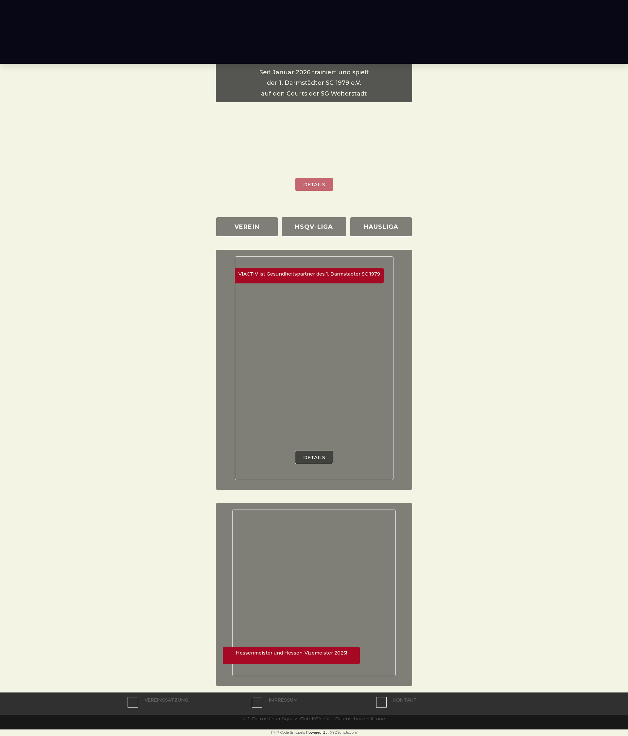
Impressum (283, 700)
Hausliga (381, 226)
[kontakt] (381, 702)
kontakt (405, 700)
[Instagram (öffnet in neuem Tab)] (506, 6)
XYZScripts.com (343, 732)
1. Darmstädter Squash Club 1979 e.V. (289, 719)
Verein (247, 226)
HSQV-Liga (314, 226)
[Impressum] (257, 702)
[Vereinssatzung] (133, 702)
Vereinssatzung (166, 700)
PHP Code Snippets (288, 732)
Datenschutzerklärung (360, 719)
